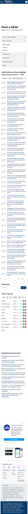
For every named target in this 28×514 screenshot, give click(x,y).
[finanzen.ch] (9, 1)
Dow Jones (13, 489)
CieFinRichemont (6, 304)
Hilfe (13, 472)
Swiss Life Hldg (5, 307)
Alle (10, 78)
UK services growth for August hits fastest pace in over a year (16, 273)
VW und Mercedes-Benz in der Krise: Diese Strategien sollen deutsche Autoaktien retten (13, 382)
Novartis (4, 318)
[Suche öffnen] (26, 2)
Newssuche (6, 284)
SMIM (16, 488)
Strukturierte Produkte (8, 496)
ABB (3, 315)
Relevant (5, 78)
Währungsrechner (13, 497)
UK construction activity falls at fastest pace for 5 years (16, 230)
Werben (14, 474)
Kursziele (5, 50)
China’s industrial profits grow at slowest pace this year (16, 92)
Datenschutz (21, 474)
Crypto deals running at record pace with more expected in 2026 (16, 164)
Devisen (9, 493)
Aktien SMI (5, 488)
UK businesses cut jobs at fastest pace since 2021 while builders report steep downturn (15, 202)
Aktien (4, 493)
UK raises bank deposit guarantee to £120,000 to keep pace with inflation (16, 219)
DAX (21, 488)
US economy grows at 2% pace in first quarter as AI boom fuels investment (16, 114)
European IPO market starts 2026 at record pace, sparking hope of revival (16, 138)
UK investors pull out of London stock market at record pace (15, 213)
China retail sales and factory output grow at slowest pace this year (16, 255)
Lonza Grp (4, 321)
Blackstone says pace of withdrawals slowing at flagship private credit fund (16, 97)
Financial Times (18, 83)
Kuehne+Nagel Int (6, 324)
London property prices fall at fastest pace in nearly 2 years (16, 196)
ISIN (13, 30)
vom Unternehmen (18, 78)
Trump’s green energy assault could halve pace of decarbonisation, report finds (16, 262)
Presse (4, 476)
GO (23, 287)
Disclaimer (20, 476)
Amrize (3, 301)
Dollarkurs (15, 493)
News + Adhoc (6, 44)
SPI (10, 488)
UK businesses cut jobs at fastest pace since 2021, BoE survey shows (16, 267)
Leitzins (5, 499)
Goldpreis (20, 491)
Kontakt (5, 472)
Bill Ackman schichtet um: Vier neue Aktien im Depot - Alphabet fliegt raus (13, 369)
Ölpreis (21, 497)
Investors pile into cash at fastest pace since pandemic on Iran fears (16, 119)
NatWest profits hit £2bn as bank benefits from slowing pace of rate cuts (16, 108)
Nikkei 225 (5, 491)
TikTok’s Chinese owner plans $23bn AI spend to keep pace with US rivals (16, 176)
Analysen (5, 47)
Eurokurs (5, 494)
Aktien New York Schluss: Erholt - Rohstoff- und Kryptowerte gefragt (13, 361)
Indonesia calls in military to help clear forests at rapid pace (15, 190)
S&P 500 (11, 491)
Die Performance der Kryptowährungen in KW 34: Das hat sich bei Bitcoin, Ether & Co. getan (13, 373)
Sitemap (5, 478)
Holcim (3, 310)
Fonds (17, 494)
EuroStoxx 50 (6, 489)
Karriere (5, 474)
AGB (19, 478)
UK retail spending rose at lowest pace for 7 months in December (15, 153)
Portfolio (5, 497)
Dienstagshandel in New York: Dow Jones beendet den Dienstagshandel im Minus (13, 365)
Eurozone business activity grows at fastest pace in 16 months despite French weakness (16, 251)
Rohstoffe (18, 496)
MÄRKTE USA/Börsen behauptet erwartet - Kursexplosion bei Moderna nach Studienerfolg (13, 395)
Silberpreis (11, 494)
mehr (3, 330)
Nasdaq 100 (21, 489)
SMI (16, 491)
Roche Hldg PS (5, 327)
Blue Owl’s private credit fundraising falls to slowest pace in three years (16, 86)
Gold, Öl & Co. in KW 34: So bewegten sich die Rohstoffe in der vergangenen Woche (13, 386)
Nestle (3, 312)
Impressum (21, 472)
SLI (13, 488)
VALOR (3, 30)
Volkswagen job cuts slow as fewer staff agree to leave (16, 209)
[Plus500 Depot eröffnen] (8, 2)
